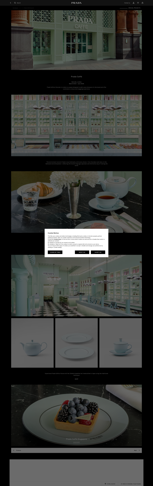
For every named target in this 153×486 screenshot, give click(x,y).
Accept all (98, 252)
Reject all (82, 252)
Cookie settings (55, 252)
